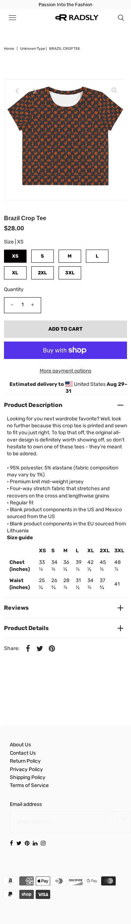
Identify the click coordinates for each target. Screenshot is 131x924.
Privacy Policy (26, 769)
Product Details (26, 628)
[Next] (35, 91)
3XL (70, 272)
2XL (42, 272)
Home (9, 49)
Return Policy (25, 761)
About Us (20, 745)
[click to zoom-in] (114, 91)
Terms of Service (29, 785)
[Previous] (17, 91)
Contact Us (23, 753)
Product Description (33, 405)
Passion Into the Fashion (65, 4)
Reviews (16, 607)
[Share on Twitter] (40, 648)
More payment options (65, 371)
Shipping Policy (27, 777)
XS (15, 256)
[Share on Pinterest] (52, 648)
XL (15, 272)
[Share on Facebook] (28, 648)
